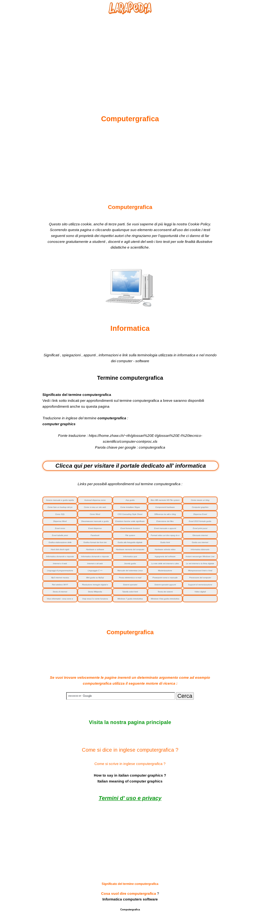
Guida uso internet (200, 542)
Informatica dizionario (200, 549)
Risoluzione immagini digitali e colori (95, 586)
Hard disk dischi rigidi (60, 549)
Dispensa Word (60, 521)
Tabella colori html (130, 592)
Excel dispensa (95, 528)
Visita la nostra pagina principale (130, 722)
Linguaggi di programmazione (60, 570)
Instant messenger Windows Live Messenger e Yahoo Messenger (200, 557)
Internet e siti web (95, 563)
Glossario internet (200, 535)
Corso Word (95, 514)
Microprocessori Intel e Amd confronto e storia (200, 571)
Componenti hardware (165, 507)
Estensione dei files (165, 521)
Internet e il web (60, 563)
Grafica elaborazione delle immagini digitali (60, 543)
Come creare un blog (200, 500)
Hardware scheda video (165, 549)
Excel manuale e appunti (165, 528)
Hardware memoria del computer (130, 549)
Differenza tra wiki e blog (165, 514)
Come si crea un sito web (95, 507)
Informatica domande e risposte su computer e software (60, 557)
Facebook (95, 535)
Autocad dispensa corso (95, 500)
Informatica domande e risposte (95, 556)
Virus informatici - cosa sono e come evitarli (60, 600)
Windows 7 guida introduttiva (130, 599)
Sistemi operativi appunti (165, 585)
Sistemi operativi (130, 585)
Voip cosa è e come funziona (95, 599)
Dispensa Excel (200, 514)
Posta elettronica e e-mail (130, 578)
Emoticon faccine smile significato (130, 521)
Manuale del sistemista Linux (130, 570)
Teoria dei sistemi (165, 592)
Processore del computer (200, 578)
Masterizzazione (165, 570)
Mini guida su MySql (95, 578)
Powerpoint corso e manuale (165, 578)
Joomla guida (130, 563)
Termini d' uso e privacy (130, 798)
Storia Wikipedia (95, 592)
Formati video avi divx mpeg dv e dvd (165, 536)
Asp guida (130, 500)
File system (130, 535)
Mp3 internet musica (60, 578)
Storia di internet (60, 592)
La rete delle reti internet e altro (165, 563)
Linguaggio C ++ (95, 570)
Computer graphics (200, 507)
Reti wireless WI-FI (60, 585)
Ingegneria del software (165, 556)
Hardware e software (95, 549)
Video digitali (200, 592)
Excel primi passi (200, 528)
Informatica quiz (130, 556)
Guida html (165, 542)
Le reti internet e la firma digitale (200, 563)
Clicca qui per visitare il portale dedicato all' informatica (130, 466)
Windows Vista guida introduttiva (165, 599)
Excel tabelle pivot (60, 535)
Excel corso (60, 528)
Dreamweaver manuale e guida (95, 521)
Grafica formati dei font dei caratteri (95, 543)
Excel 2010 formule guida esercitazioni (200, 522)
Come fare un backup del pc (60, 507)
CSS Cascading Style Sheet (130, 514)
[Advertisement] (130, 55)
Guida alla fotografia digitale (130, 542)
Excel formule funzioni (130, 528)
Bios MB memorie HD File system (165, 500)
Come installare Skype (130, 507)
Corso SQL (60, 514)
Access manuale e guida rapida (60, 500)
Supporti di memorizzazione (200, 585)
